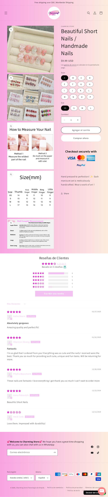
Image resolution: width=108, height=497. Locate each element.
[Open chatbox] (102, 491)
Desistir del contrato (95, 492)
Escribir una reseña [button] (54, 293)
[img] (14, 311)
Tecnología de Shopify (36, 488)
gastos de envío (70, 65)
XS (65, 108)
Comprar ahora (81, 138)
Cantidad (64, 114)
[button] (6, 13)
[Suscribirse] (54, 452)
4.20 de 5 (61, 263)
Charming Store (22, 488)
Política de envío (74, 490)
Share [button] (66, 193)
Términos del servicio (93, 488)
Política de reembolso (55, 488)
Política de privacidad (74, 488)
